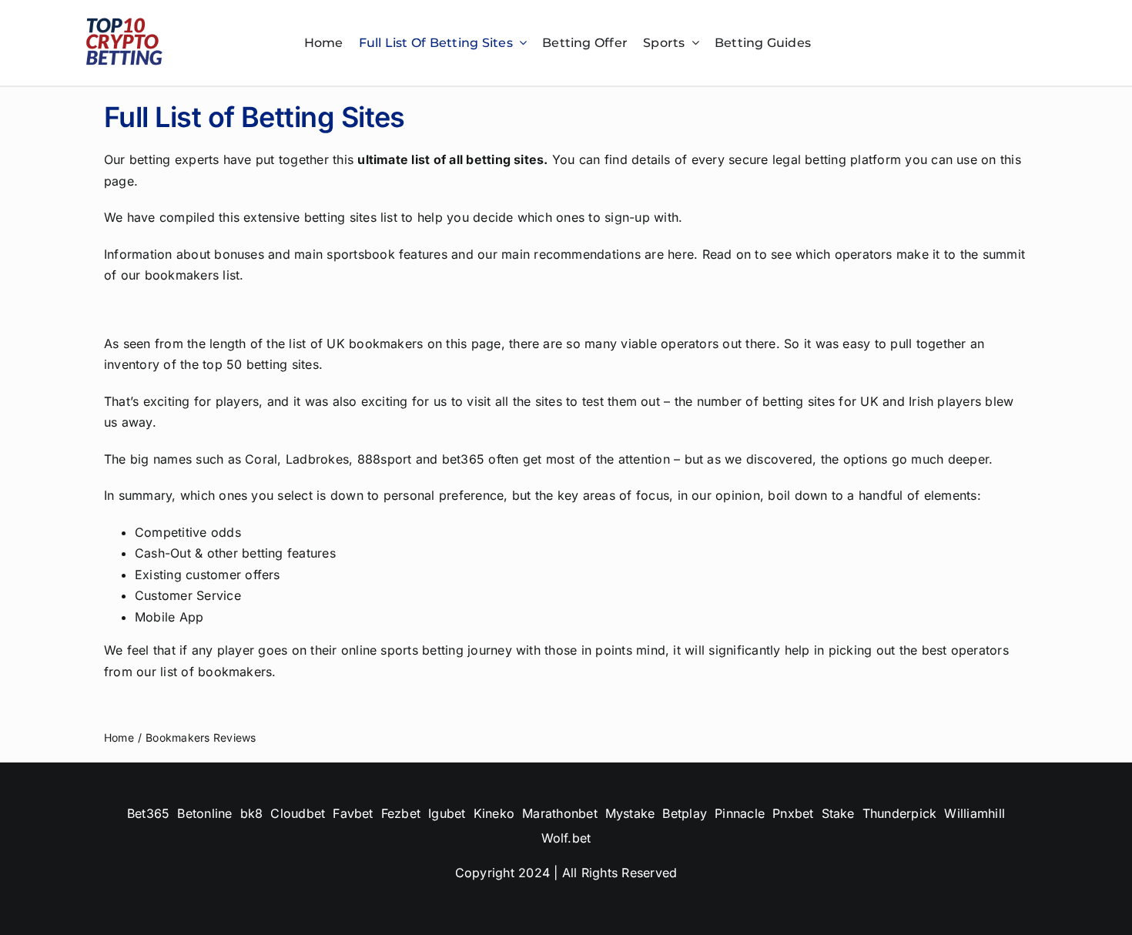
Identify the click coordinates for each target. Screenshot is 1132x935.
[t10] (123, 21)
